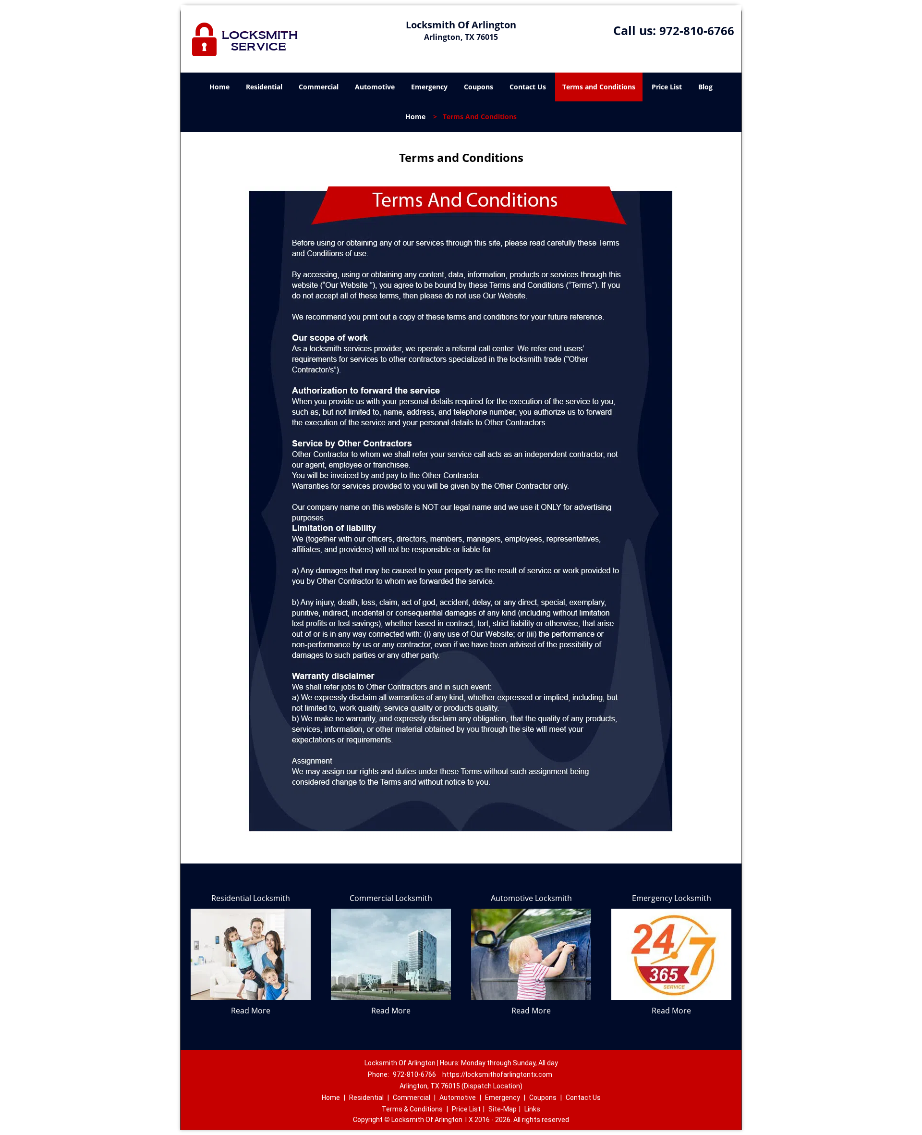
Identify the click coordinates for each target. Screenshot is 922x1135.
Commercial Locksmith (391, 898)
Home (219, 86)
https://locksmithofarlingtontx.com (497, 1074)
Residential (264, 86)
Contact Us (528, 86)
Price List (667, 86)
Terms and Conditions (598, 86)
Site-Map (502, 1109)
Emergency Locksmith (671, 898)
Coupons (478, 86)
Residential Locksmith (250, 898)
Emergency (429, 86)
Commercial (319, 86)
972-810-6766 (696, 30)
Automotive (375, 86)
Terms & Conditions (412, 1109)
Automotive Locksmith (531, 898)
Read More (250, 1010)
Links (532, 1109)
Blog (705, 86)
